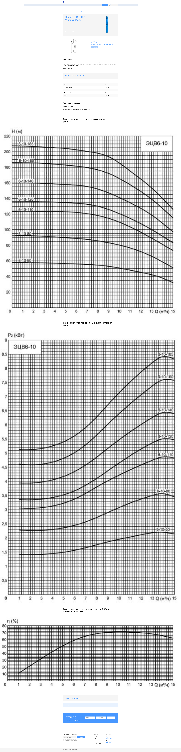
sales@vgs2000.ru (101, 2)
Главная (95, 736)
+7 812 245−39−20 (101, 1)
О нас (95, 738)
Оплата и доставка (97, 743)
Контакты (96, 741)
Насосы (69, 11)
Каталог (64, 11)
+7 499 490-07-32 (90, 1)
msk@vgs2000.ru (89, 2)
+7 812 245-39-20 (109, 737)
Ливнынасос (74, 11)
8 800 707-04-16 (112, 1)
